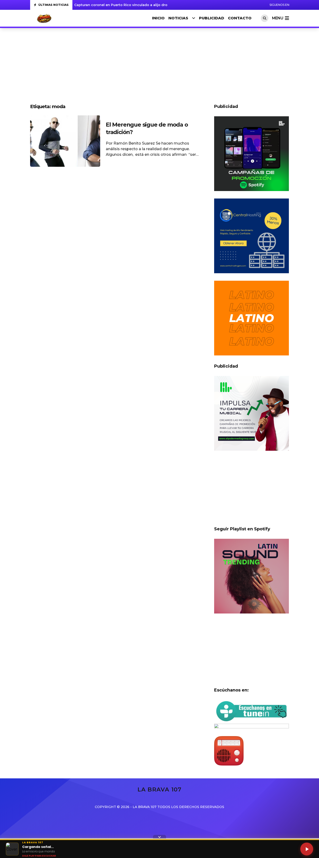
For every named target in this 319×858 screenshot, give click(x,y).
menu (277, 18)
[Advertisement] (159, 68)
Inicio (158, 18)
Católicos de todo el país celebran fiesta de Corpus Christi (124, 5)
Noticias (178, 18)
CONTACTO (240, 18)
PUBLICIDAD (211, 18)
